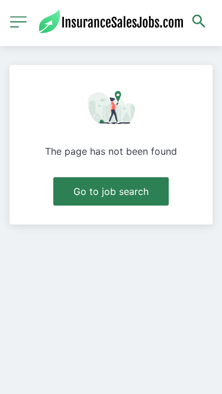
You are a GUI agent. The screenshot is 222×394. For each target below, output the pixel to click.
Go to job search (111, 191)
